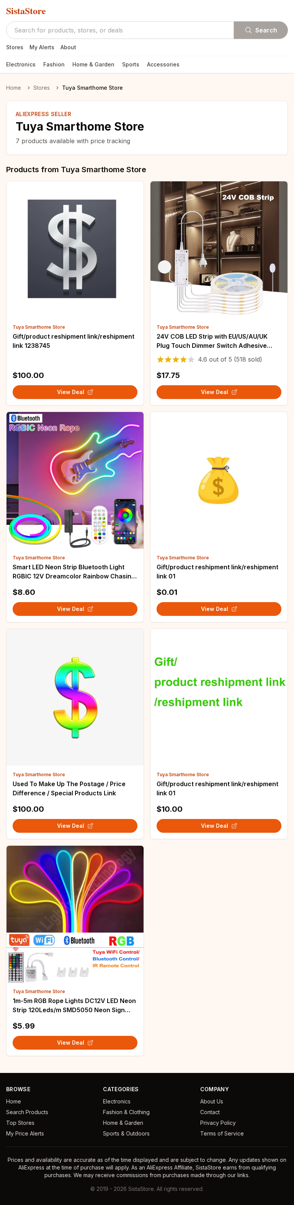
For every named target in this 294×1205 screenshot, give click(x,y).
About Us (211, 1101)
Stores (14, 47)
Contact (210, 1112)
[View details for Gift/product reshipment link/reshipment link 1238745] (75, 249)
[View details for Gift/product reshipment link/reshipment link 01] (218, 480)
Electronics (21, 64)
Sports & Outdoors (126, 1133)
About (68, 47)
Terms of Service (222, 1133)
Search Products (27, 1112)
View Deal (70, 392)
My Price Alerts (25, 1133)
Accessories (163, 64)
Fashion (54, 64)
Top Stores (20, 1122)
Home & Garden (93, 64)
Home (13, 87)
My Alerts (41, 47)
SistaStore (26, 11)
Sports (130, 64)
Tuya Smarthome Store (39, 327)
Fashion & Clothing (126, 1112)
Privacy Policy (218, 1122)
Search (266, 30)
